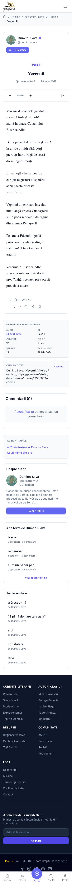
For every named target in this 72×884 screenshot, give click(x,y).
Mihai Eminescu (48, 694)
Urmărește (20, 49)
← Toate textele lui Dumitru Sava (27, 447)
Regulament (45, 753)
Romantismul (11, 694)
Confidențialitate (13, 788)
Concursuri (45, 741)
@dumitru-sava (34, 16)
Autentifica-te (24, 412)
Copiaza (58, 366)
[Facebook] (22, 869)
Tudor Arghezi (47, 712)
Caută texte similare (19, 452)
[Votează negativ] (19, 307)
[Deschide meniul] (65, 6)
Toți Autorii (10, 747)
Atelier (16, 16)
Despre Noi (10, 769)
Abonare (36, 840)
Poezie (54, 16)
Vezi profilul (36, 511)
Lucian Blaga (46, 706)
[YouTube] (43, 869)
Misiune (8, 775)
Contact (8, 794)
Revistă (43, 747)
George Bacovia (48, 700)
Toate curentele (13, 718)
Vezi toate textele (36, 577)
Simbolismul (10, 700)
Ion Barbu (44, 718)
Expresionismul (12, 712)
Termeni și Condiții (14, 782)
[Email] (50, 869)
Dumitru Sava (14, 334)
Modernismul (11, 706)
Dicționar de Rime (14, 735)
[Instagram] (29, 869)
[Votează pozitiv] (9, 307)
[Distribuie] (32, 306)
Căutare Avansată (14, 741)
